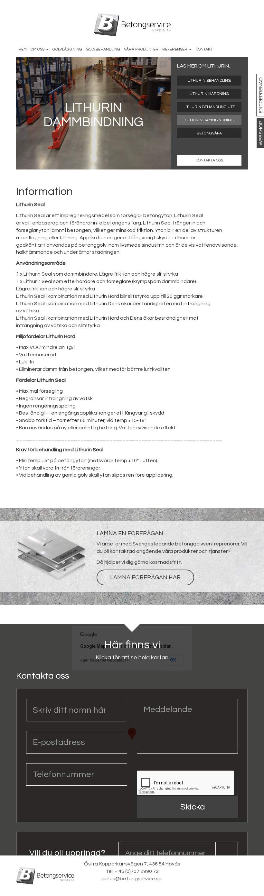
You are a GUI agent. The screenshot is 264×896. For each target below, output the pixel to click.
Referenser (175, 49)
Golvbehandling (103, 49)
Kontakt (204, 49)
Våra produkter (141, 49)
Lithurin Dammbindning (209, 120)
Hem (22, 49)
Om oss (38, 49)
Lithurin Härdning (209, 94)
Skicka (192, 807)
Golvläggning (67, 49)
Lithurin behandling (209, 80)
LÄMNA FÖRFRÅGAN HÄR (145, 577)
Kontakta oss (209, 160)
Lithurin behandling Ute (209, 107)
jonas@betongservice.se (132, 878)
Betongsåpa (209, 133)
